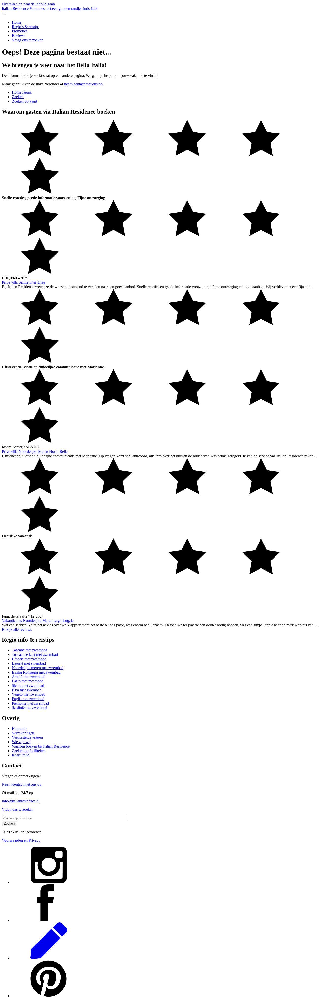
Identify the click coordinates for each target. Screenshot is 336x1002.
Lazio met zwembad (27, 681)
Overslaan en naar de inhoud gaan (28, 4)
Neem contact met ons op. (22, 784)
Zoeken (18, 97)
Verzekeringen (23, 733)
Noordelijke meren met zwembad (37, 668)
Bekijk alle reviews (17, 629)
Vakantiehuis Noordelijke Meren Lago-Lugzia (38, 621)
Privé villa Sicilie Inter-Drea (23, 282)
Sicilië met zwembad (28, 685)
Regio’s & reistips (25, 27)
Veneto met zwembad (28, 694)
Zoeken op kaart (24, 101)
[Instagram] (49, 882)
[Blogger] (49, 958)
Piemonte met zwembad (30, 703)
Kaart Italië (20, 755)
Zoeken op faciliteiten (29, 751)
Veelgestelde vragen (27, 737)
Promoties (19, 31)
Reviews (18, 35)
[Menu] (4, 14)
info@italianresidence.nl (21, 801)
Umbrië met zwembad (29, 659)
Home (16, 22)
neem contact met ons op (83, 84)
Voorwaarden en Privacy (21, 840)
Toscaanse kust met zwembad (35, 654)
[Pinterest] (49, 996)
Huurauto (19, 728)
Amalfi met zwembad (28, 677)
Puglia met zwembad (28, 699)
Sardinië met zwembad (29, 708)
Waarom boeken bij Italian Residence (41, 746)
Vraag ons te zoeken (27, 40)
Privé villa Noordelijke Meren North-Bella (35, 451)
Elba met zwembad (27, 690)
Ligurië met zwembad (29, 663)
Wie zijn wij (21, 742)
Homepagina (22, 92)
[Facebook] (49, 920)
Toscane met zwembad (29, 650)
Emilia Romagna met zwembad (36, 672)
